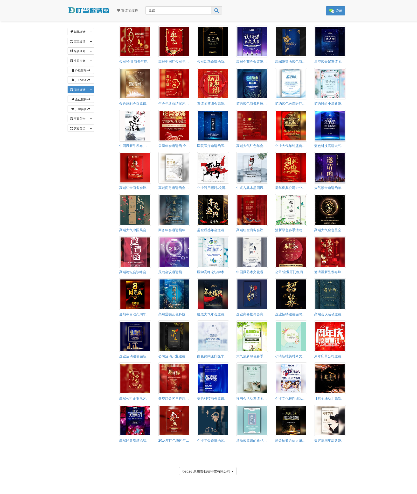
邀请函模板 (129, 10)
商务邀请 (79, 89)
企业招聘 (80, 99)
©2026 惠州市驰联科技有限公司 (206, 471)
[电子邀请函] (88, 10)
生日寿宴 (79, 60)
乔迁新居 (80, 70)
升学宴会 (80, 109)
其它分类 (79, 128)
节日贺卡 (79, 118)
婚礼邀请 (79, 31)
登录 (338, 10)
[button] (3, 492)
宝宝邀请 (79, 41)
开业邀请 (80, 80)
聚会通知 (79, 51)
